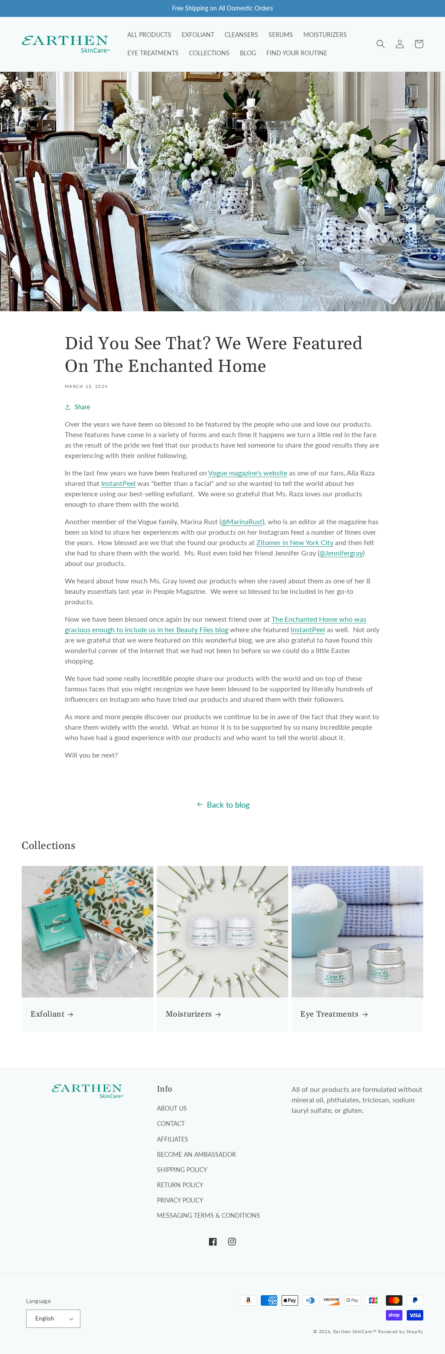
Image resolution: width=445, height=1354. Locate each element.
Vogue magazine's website (247, 472)
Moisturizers (189, 1014)
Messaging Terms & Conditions (208, 1215)
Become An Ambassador (196, 1154)
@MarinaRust (241, 521)
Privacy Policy (180, 1200)
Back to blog (228, 804)
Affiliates (172, 1139)
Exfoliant (47, 1014)
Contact (171, 1123)
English (44, 1318)
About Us (172, 1108)
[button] (380, 44)
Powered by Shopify (400, 1331)
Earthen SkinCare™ (355, 1331)
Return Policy (180, 1185)
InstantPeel (118, 483)
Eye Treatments (329, 1014)
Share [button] (82, 407)
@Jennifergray (341, 553)
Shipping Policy (182, 1169)
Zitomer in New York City (294, 542)
